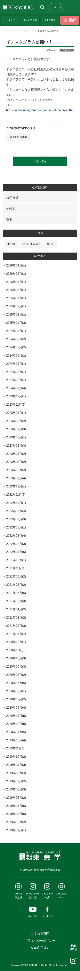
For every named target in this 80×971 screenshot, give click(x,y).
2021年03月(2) (16, 617)
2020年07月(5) (16, 683)
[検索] (42, 7)
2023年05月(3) (16, 445)
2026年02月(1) (16, 273)
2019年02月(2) (16, 822)
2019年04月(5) (16, 805)
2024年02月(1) (16, 380)
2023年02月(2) (16, 470)
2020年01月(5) (16, 732)
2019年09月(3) (16, 764)
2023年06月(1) (16, 437)
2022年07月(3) (16, 519)
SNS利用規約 (40, 947)
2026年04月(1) (16, 265)
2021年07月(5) (16, 593)
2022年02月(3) (16, 544)
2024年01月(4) (16, 388)
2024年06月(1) (16, 355)
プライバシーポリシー (40, 940)
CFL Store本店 (47, 895)
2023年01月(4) (16, 478)
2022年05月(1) (16, 527)
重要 (9, 219)
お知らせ (26, 31)
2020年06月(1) (16, 691)
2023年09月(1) (16, 412)
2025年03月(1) (16, 306)
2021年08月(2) (16, 584)
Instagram (73, 961)
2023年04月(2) (16, 453)
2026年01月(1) (16, 282)
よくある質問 (40, 933)
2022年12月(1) (16, 486)
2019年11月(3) (15, 748)
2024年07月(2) (16, 347)
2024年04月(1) (16, 363)
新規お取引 (73, 947)
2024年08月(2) (16, 339)
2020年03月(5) (16, 715)
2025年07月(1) (16, 298)
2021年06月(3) (16, 601)
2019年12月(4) (16, 740)
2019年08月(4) (16, 773)
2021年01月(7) (16, 634)
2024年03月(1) (16, 372)
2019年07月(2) (16, 781)
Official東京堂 (18, 895)
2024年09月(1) (16, 331)
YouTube (33, 916)
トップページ (9, 31)
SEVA (50, 244)
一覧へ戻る (40, 161)
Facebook (47, 916)
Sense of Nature (18, 136)
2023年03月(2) (16, 461)
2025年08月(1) (16, 290)
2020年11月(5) (15, 650)
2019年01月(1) (16, 830)
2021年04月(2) (16, 609)
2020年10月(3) (16, 658)
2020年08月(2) (16, 674)
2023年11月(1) (15, 404)
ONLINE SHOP (73, 20)
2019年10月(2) (16, 756)
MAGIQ (11, 244)
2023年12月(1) (16, 396)
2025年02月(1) (16, 314)
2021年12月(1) (16, 560)
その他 (10, 208)
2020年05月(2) (16, 699)
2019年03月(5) (16, 813)
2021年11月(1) (15, 568)
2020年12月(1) (16, 642)
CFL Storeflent (61, 895)
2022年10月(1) (16, 502)
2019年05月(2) (16, 797)
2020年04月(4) (16, 707)
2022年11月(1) (15, 494)
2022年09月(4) (16, 511)
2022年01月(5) (16, 552)
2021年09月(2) (16, 576)
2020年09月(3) (16, 666)
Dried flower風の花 (33, 895)
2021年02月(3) (16, 625)
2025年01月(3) (16, 322)
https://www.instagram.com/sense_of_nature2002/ (39, 110)
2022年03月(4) (16, 535)
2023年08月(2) (16, 421)
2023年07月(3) (16, 429)
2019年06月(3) (16, 789)
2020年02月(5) (16, 723)
